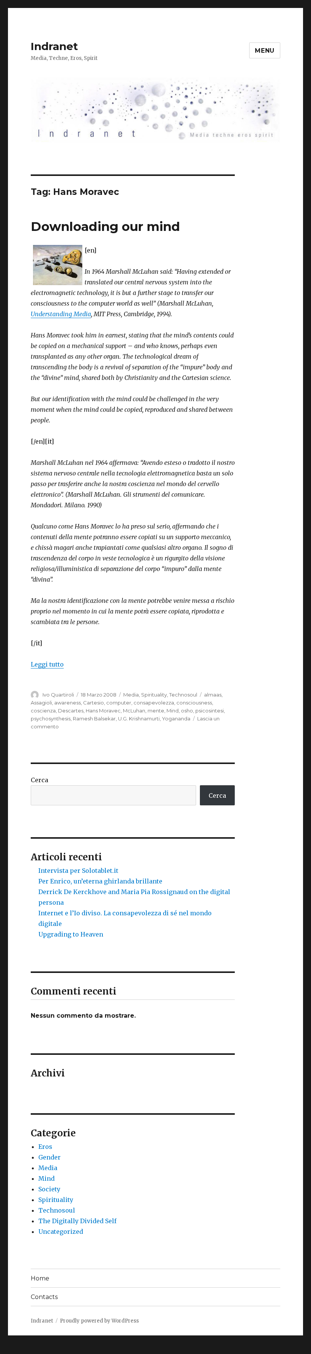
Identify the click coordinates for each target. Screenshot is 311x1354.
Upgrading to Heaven (70, 934)
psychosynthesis (51, 718)
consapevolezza (154, 703)
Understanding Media (61, 314)
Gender (49, 1157)
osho (187, 711)
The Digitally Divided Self (77, 1221)
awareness (67, 703)
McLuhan (134, 711)
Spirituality (154, 695)
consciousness (194, 703)
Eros (45, 1146)
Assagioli (41, 703)
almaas (212, 695)
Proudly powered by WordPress (99, 1321)
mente (156, 711)
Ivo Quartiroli (58, 695)
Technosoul (183, 695)
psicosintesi (209, 711)
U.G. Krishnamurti (139, 718)
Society (49, 1189)
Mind (172, 711)
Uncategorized (60, 1231)
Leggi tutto (47, 664)
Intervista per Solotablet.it (78, 870)
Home (40, 1278)
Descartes (70, 711)
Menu (265, 50)
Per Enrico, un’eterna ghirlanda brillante (100, 881)
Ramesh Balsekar (94, 718)
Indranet (54, 46)
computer (118, 703)
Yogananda (176, 718)
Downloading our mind (105, 226)
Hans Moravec (103, 711)
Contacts (44, 1297)
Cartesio (93, 703)
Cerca (39, 780)
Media (131, 695)
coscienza (43, 711)
